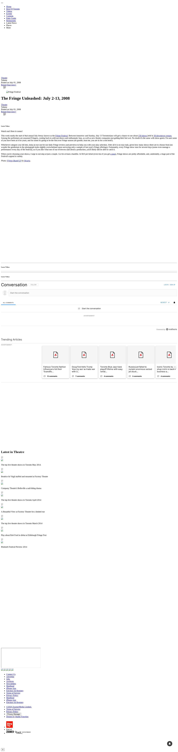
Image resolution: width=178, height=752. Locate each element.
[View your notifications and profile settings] (174, 302)
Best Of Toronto (13, 9)
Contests (9, 16)
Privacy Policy (12, 695)
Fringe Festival (61, 136)
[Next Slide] (175, 367)
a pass (112, 154)
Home (8, 6)
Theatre (4, 78)
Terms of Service (13, 693)
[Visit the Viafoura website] (171, 329)
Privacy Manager (13, 714)
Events (9, 14)
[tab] (8, 302)
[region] (89, 307)
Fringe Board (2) (14, 161)
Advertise (10, 677)
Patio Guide (11, 18)
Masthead (10, 686)
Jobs (8, 679)
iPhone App (11, 688)
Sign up (172, 284)
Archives (10, 681)
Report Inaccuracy (8, 85)
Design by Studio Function (17, 717)
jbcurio (27, 161)
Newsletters (11, 684)
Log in (166, 284)
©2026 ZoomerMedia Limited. (19, 707)
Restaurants (11, 21)
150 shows (143, 136)
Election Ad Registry (14, 691)
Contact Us (11, 674)
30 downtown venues (162, 136)
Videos (9, 11)
